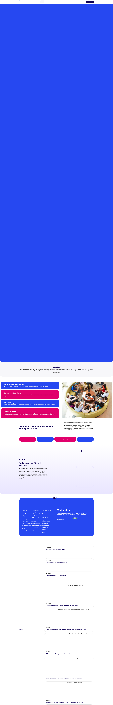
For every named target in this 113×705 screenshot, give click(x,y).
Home (42, 1)
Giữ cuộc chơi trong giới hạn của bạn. (56, 575)
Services (53, 1)
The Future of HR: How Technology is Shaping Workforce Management (64, 702)
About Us (47, 1)
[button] (23, 540)
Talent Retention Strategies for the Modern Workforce (60, 654)
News (71, 1)
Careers (65, 1)
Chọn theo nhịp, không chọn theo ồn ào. (56, 562)
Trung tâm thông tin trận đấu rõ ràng (55, 549)
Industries (59, 1)
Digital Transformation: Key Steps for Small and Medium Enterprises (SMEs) (66, 629)
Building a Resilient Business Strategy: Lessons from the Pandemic (64, 678)
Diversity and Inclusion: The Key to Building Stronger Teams (62, 605)
